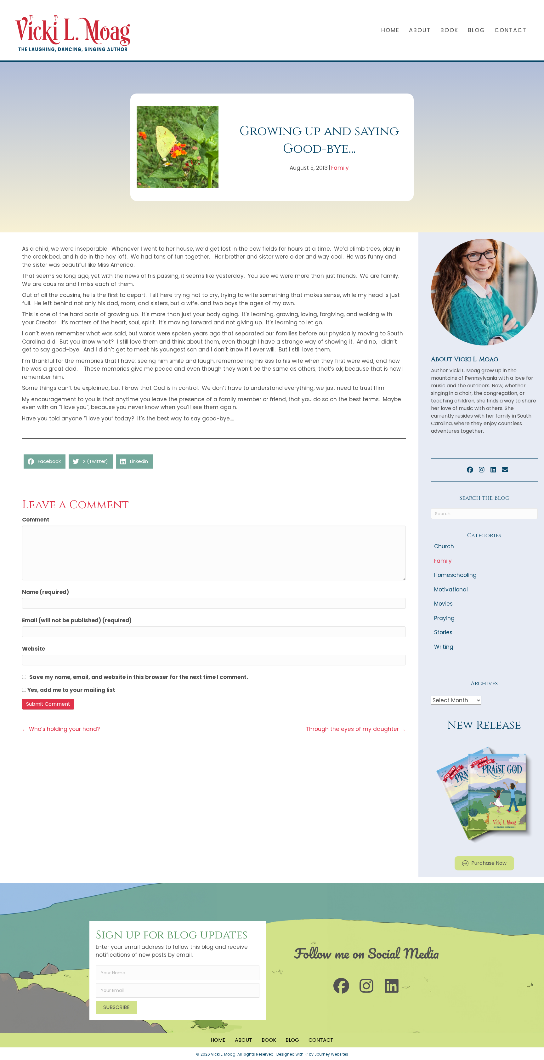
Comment (35, 519)
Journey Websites (331, 1054)
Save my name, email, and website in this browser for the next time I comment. (138, 677)
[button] (470, 470)
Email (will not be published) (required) (77, 620)
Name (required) (45, 592)
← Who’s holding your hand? (61, 729)
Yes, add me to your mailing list (70, 690)
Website (33, 649)
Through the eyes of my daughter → (356, 729)
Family (340, 168)
